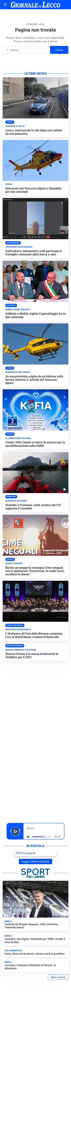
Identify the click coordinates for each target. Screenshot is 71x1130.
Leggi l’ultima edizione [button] (35, 861)
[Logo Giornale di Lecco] (35, 5)
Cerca (59, 50)
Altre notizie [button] (58, 977)
